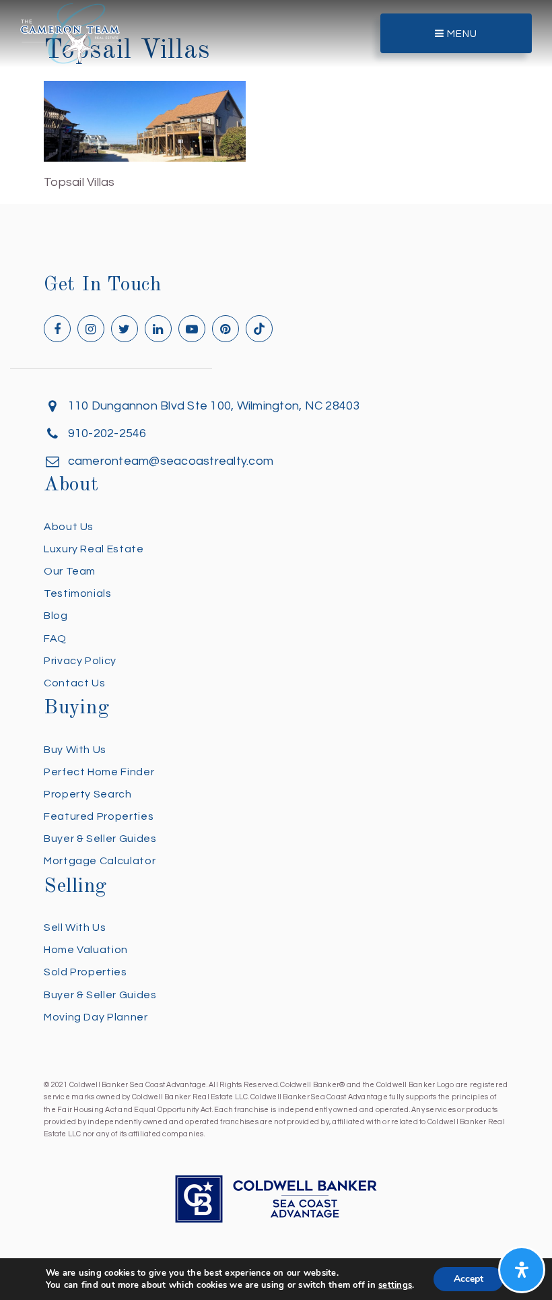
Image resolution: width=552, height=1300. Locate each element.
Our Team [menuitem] (70, 571)
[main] (276, 96)
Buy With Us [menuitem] (75, 749)
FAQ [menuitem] (55, 638)
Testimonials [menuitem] (78, 593)
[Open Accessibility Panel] (521, 1269)
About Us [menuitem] (69, 526)
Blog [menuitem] (56, 615)
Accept (468, 1278)
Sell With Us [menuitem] (75, 927)
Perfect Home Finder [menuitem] (99, 772)
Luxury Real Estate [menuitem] (94, 549)
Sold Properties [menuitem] (85, 972)
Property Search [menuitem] (88, 794)
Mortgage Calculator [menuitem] (100, 860)
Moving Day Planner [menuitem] (96, 1017)
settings (395, 1285)
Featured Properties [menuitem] (98, 816)
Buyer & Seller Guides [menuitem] (100, 838)
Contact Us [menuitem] (74, 683)
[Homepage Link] (70, 32)
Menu (460, 34)
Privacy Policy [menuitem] (80, 660)
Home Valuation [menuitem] (86, 949)
